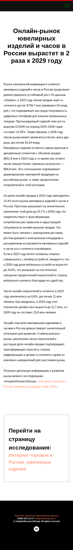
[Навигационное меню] (66, 5)
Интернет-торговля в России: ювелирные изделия (30, 462)
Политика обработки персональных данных (36, 515)
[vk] (36, 530)
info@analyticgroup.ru (45, 518)
